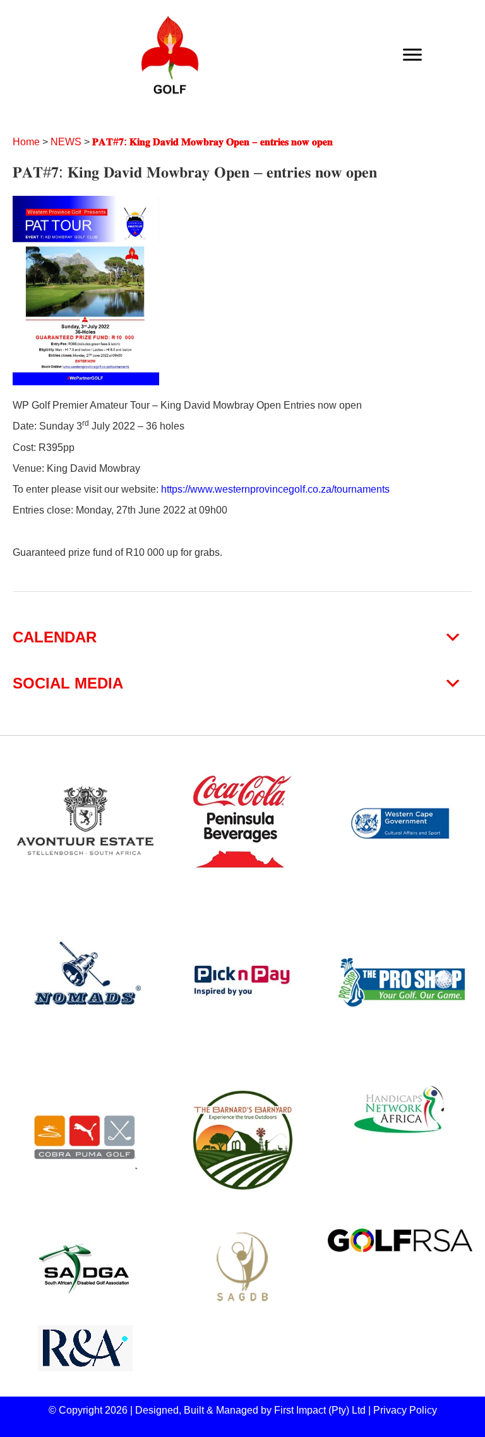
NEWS (66, 141)
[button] (242, 637)
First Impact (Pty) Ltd (320, 1410)
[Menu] (412, 55)
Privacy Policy (405, 1410)
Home (26, 141)
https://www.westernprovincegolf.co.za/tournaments (275, 489)
